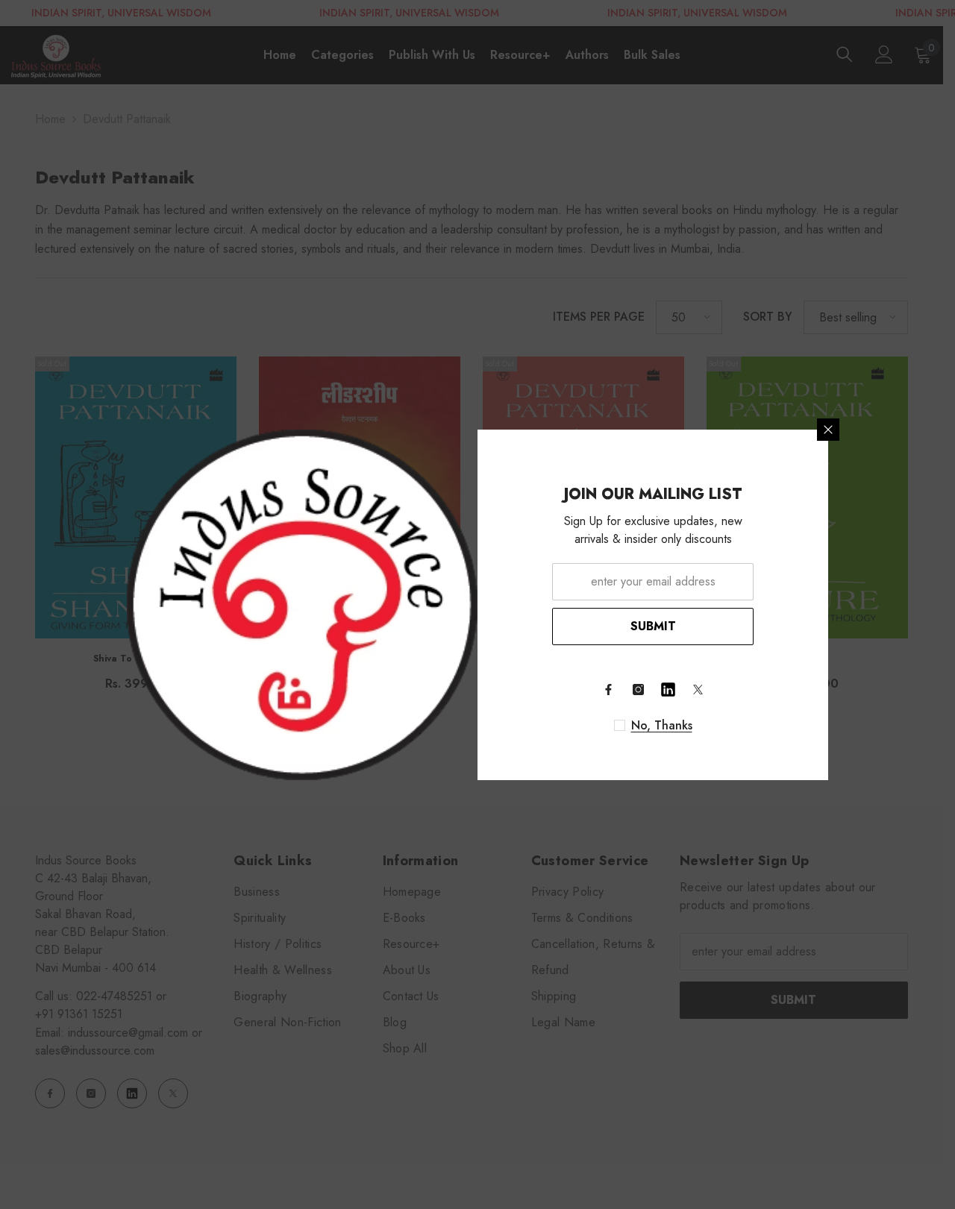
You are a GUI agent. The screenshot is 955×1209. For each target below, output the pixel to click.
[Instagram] (638, 690)
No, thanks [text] (661, 725)
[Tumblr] (668, 690)
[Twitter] (698, 690)
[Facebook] (608, 690)
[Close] (828, 429)
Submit (653, 626)
